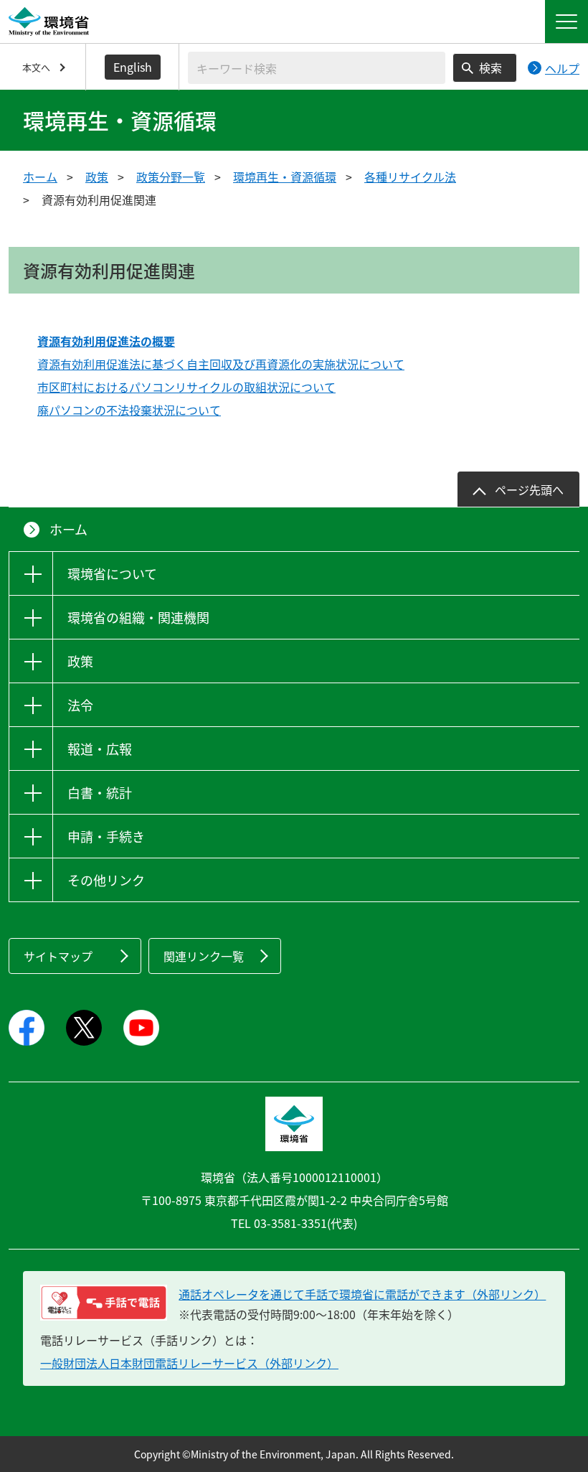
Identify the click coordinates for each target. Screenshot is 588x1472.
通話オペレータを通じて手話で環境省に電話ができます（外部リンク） (362, 1294)
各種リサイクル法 (410, 176)
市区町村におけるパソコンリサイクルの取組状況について (186, 386)
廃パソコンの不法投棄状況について (129, 409)
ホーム (40, 176)
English (132, 66)
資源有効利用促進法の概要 (106, 341)
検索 (490, 67)
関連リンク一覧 (203, 956)
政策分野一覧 (170, 176)
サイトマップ (58, 956)
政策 (96, 176)
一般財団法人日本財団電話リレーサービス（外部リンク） (189, 1363)
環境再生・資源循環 (284, 176)
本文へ (36, 67)
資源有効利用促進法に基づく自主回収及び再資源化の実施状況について (220, 363)
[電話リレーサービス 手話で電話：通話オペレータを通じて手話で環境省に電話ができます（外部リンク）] (103, 1303)
